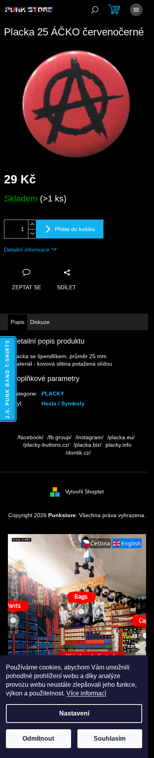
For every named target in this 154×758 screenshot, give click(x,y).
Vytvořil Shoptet (84, 491)
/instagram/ (89, 437)
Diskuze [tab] (40, 322)
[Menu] (136, 10)
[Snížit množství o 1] (32, 233)
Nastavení (74, 713)
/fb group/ (59, 437)
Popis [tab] (17, 322)
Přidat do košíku (75, 229)
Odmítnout (38, 738)
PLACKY (52, 393)
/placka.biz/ (87, 445)
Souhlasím (110, 738)
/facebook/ (30, 437)
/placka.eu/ (121, 437)
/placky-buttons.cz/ (46, 445)
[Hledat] (95, 10)
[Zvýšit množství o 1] (32, 224)
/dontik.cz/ (78, 452)
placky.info (118, 445)
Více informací (86, 693)
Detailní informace (26, 249)
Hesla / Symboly (63, 403)
